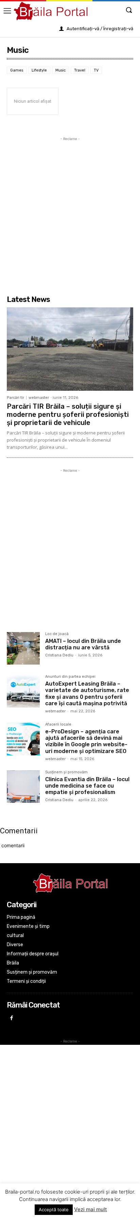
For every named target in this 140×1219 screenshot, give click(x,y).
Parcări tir (15, 398)
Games (16, 70)
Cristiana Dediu (59, 655)
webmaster (39, 397)
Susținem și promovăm (66, 772)
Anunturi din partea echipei (70, 677)
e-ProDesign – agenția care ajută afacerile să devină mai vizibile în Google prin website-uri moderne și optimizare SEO (86, 741)
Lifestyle (39, 70)
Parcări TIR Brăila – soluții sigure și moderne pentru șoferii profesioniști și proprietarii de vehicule (68, 414)
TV (96, 70)
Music (60, 70)
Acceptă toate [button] (54, 1209)
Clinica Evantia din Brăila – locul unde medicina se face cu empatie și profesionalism (87, 785)
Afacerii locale (58, 725)
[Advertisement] (70, 212)
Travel (79, 70)
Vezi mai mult (90, 1209)
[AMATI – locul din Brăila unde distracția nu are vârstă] (23, 648)
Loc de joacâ (57, 634)
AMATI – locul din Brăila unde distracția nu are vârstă (83, 644)
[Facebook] (12, 1018)
